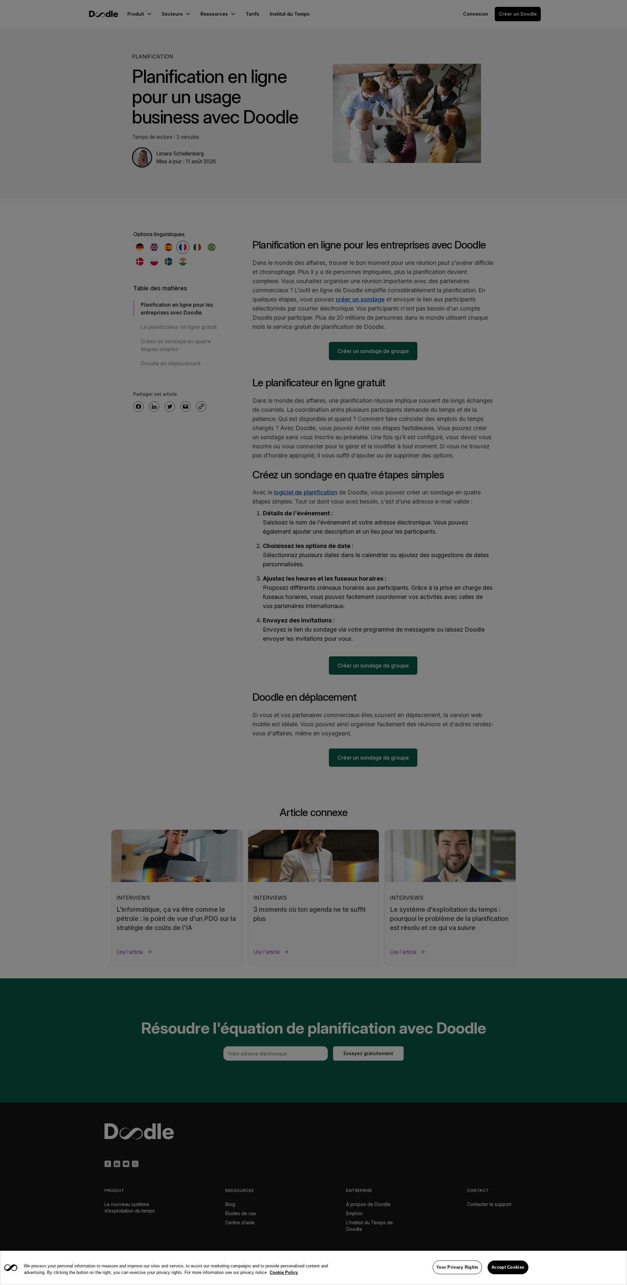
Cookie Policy (284, 1272)
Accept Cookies (507, 1267)
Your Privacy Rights (457, 1267)
